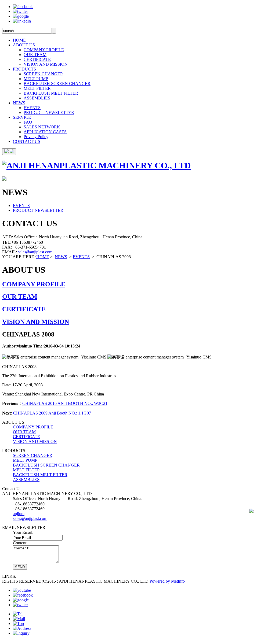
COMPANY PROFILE (44, 49)
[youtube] (22, 590)
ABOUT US (24, 45)
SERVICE (22, 117)
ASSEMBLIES (37, 98)
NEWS (19, 103)
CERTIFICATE (37, 59)
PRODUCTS (24, 69)
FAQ (28, 122)
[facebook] (23, 6)
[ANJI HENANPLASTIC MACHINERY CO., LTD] (96, 165)
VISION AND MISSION (46, 64)
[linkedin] (22, 21)
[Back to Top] (18, 623)
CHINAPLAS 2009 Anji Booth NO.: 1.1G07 (52, 413)
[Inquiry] (21, 633)
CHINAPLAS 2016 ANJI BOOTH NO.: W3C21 (64, 403)
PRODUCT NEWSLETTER (49, 112)
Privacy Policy (36, 136)
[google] (21, 16)
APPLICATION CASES (45, 132)
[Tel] (18, 614)
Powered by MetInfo (167, 581)
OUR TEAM (35, 54)
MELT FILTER (37, 88)
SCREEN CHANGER (43, 74)
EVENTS (32, 107)
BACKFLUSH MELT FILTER (51, 93)
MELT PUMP (36, 78)
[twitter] (20, 11)
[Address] (22, 628)
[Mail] (19, 618)
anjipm (18, 513)
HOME (19, 40)
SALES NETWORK (42, 127)
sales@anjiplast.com (35, 252)
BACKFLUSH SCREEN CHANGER (57, 83)
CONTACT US (26, 141)
